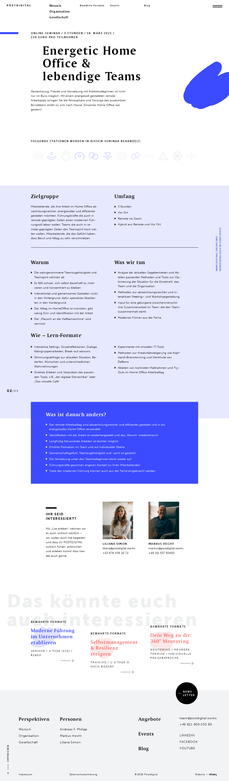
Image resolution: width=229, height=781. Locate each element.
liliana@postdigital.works (119, 548)
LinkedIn (187, 735)
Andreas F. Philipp (73, 729)
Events (114, 5)
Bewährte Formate (92, 5)
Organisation (59, 11)
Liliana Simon (70, 742)
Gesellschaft (58, 17)
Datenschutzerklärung (83, 774)
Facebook (189, 742)
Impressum (25, 774)
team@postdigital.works (198, 718)
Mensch (55, 6)
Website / (202, 774)
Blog (147, 5)
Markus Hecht (71, 736)
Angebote (149, 719)
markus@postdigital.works (165, 548)
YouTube (187, 748)
